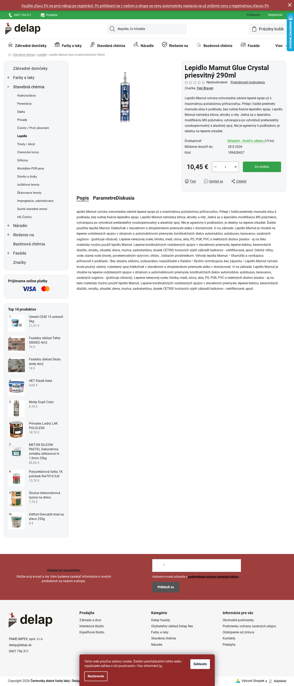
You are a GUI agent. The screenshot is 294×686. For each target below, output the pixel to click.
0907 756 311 (22, 15)
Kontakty (229, 638)
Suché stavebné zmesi (32, 209)
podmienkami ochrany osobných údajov (213, 576)
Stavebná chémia (28, 87)
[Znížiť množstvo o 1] (215, 167)
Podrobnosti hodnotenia (248, 82)
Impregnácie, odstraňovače (35, 201)
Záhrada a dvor (90, 620)
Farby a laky (23, 77)
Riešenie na (23, 235)
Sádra (21, 112)
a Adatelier (275, 681)
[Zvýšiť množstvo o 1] (236, 167)
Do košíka (262, 167)
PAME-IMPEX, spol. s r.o (26, 639)
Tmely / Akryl (26, 144)
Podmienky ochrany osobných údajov (249, 626)
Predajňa (51, 15)
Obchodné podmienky (238, 620)
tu (160, 666)
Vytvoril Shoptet (253, 681)
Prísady (22, 120)
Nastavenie (96, 676)
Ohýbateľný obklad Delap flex (172, 626)
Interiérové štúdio (91, 626)
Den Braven (205, 88)
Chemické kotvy (28, 152)
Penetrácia (24, 103)
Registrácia (275, 14)
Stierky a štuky (27, 176)
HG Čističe (24, 217)
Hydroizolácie (26, 95)
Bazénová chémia (29, 244)
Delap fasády (160, 620)
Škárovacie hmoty (29, 193)
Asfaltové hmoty (28, 184)
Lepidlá (22, 136)
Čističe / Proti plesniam (33, 128)
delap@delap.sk (20, 645)
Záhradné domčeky (30, 68)
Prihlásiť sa (166, 587)
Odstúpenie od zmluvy (238, 632)
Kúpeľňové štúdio (91, 632)
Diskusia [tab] (125, 198)
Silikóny (22, 160)
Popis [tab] (83, 198)
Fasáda (19, 253)
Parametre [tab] (104, 198)
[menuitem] (27, 46)
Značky (19, 262)
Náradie (20, 225)
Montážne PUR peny (30, 168)
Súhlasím (200, 664)
